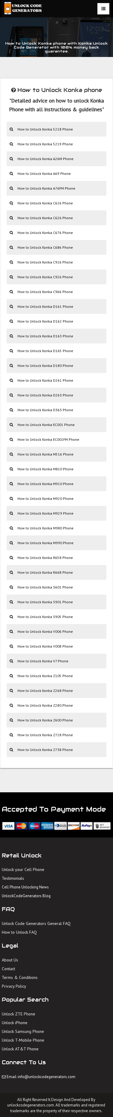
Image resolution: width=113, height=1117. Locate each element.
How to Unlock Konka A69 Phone (44, 173)
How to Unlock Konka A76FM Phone (46, 188)
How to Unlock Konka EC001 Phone (46, 424)
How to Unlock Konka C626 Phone (45, 218)
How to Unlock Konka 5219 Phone (45, 144)
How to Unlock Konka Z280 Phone (45, 705)
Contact (8, 968)
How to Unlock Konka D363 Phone (45, 410)
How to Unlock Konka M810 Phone (45, 469)
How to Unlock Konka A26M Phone (45, 158)
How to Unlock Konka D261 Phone (45, 380)
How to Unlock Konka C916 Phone (45, 262)
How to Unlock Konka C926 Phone (45, 277)
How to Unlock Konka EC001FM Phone (48, 439)
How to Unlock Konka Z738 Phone (45, 749)
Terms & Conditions (20, 977)
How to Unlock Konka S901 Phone (45, 602)
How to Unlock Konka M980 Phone (45, 528)
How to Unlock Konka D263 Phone (45, 395)
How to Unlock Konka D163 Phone (45, 336)
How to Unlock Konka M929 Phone (45, 513)
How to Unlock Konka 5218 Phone (45, 129)
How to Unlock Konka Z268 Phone (45, 690)
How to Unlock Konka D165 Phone (45, 351)
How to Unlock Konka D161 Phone (45, 306)
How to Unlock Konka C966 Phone (45, 291)
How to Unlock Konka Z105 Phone (45, 676)
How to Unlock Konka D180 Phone (45, 365)
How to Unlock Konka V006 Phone (45, 631)
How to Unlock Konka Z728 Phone (45, 735)
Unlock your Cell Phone (23, 869)
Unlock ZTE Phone (18, 1014)
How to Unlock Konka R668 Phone (45, 572)
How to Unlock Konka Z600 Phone (45, 720)
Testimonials (13, 878)
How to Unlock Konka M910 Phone (45, 483)
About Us (10, 960)
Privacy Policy (14, 986)
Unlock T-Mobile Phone (23, 1040)
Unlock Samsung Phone (23, 1031)
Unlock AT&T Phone (20, 1049)
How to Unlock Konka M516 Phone (45, 454)
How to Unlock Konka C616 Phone (45, 203)
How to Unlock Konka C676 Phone (45, 232)
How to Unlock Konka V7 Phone (42, 661)
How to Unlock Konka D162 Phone (45, 321)
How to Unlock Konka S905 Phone (45, 616)
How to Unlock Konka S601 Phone (45, 587)
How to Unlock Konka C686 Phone (45, 247)
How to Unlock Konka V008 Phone (45, 646)
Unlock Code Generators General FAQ (36, 923)
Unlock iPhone (14, 1022)
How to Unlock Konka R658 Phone (45, 557)
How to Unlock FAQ (19, 932)
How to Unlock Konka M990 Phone (45, 543)
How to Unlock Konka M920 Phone (45, 498)
